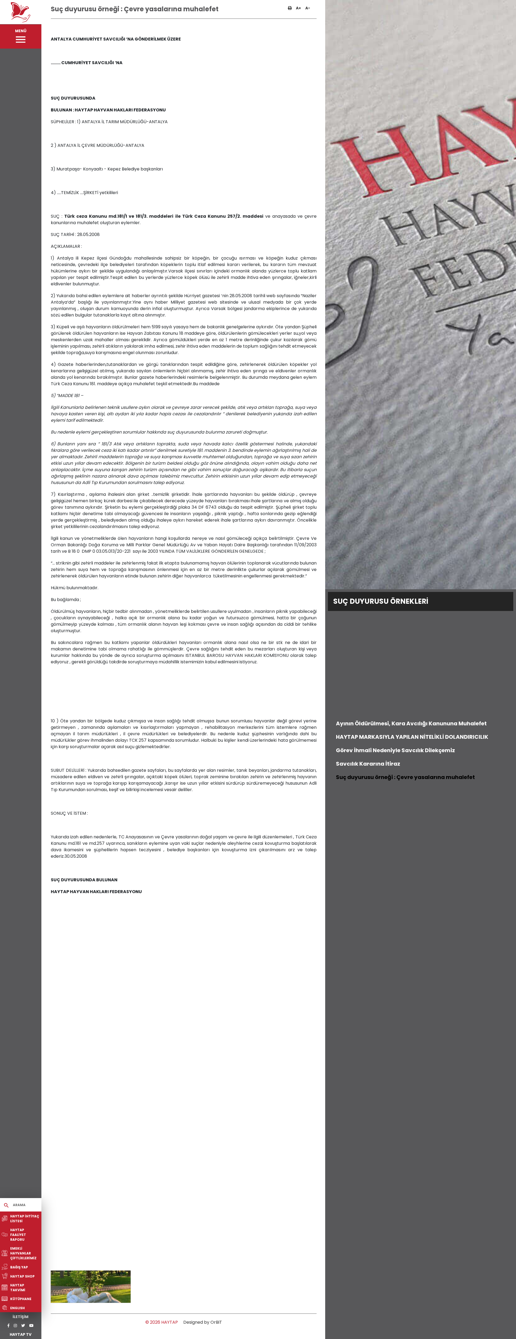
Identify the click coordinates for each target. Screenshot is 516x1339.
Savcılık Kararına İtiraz (368, 763)
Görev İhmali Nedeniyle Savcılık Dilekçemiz (395, 750)
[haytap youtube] (31, 1325)
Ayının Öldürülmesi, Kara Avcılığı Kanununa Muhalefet (411, 723)
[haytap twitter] (23, 1325)
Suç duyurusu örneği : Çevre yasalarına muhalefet (405, 777)
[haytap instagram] (15, 1325)
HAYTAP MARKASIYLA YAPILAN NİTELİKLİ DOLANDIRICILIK (412, 737)
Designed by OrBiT (202, 1322)
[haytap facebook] (8, 1325)
